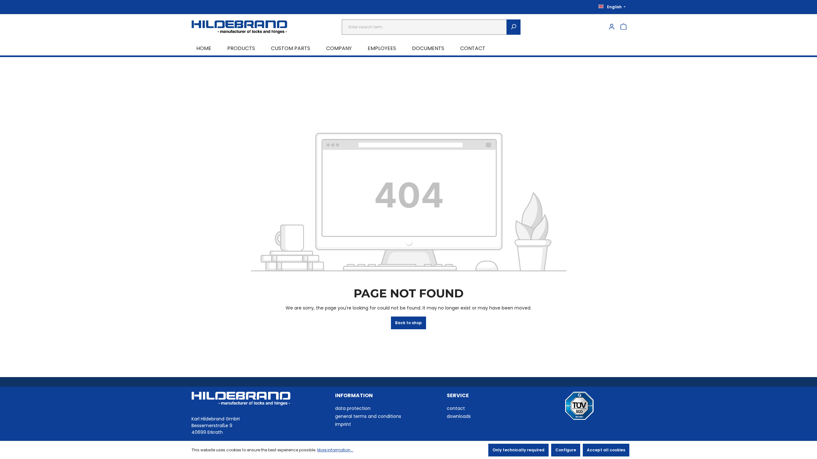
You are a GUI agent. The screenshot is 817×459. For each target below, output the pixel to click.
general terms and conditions (368, 416)
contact (456, 408)
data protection (353, 408)
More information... (335, 450)
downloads (459, 416)
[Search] (513, 27)
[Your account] (612, 27)
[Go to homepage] (239, 27)
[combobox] (424, 27)
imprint (343, 424)
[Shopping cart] (623, 27)
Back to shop (408, 322)
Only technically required (518, 450)
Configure (565, 450)
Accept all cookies (606, 450)
